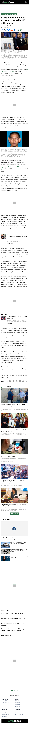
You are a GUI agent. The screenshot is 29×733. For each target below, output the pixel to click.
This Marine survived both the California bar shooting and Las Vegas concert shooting (17, 236)
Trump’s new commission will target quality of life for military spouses (14, 430)
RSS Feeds (17, 704)
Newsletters (18, 702)
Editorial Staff (4, 716)
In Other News (5, 386)
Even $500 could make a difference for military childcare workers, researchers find (13, 505)
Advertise (3, 711)
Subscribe (17, 701)
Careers (17, 712)
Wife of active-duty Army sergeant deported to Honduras (13, 614)
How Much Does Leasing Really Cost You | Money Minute (19, 556)
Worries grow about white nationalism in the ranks (17, 317)
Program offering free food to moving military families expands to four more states (13, 481)
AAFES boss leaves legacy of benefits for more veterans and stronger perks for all (13, 405)
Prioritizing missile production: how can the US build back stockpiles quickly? (18, 543)
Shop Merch (18, 706)
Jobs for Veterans (19, 714)
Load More (14, 513)
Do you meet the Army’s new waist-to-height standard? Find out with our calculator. (13, 629)
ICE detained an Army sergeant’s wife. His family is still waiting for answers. (14, 619)
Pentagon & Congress (9, 14)
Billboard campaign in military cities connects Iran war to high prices (14, 634)
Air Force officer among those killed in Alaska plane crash (13, 624)
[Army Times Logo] (9, 2)
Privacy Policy (4, 701)
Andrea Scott (10, 243)
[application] (14, 528)
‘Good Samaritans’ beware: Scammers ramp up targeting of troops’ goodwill (13, 455)
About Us (17, 711)
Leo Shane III (11, 323)
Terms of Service (5, 702)
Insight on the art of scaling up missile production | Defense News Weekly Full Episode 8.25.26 (13, 538)
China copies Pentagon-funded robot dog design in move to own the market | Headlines (18, 550)
